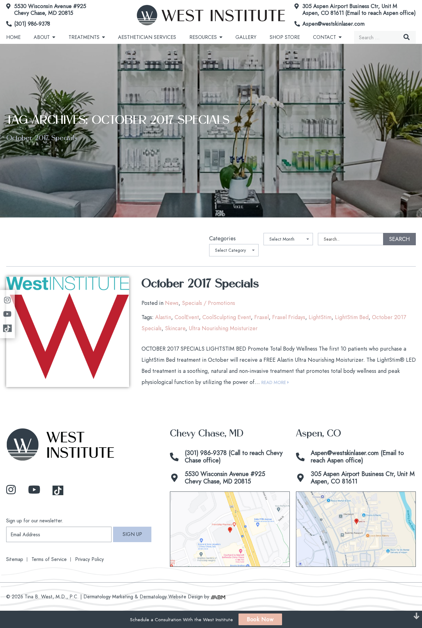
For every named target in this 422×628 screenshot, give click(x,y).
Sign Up (132, 534)
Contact (324, 37)
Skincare (175, 328)
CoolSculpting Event (226, 317)
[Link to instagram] (11, 490)
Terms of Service (49, 559)
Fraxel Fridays (288, 317)
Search (406, 37)
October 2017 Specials (200, 284)
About (42, 37)
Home (13, 37)
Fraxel (261, 317)
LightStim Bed (352, 317)
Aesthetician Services (147, 37)
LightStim (320, 317)
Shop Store (285, 37)
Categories (222, 238)
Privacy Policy (89, 559)
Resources (203, 37)
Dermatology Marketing (108, 596)
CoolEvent (187, 317)
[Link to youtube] (34, 490)
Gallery (245, 37)
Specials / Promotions (208, 303)
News (172, 303)
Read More (274, 382)
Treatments (84, 37)
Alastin (163, 317)
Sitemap (14, 559)
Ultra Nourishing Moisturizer (223, 328)
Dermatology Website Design (171, 596)
